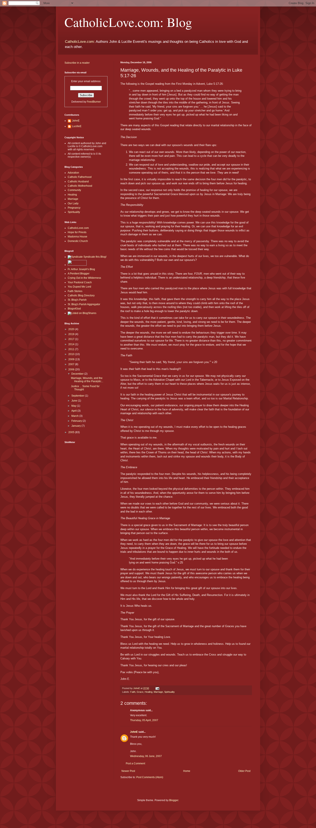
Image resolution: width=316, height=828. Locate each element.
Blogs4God (74, 308)
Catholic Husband (78, 181)
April (74, 410)
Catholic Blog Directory (81, 295)
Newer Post (128, 771)
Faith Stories (75, 291)
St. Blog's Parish (77, 299)
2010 (71, 354)
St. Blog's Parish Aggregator (84, 304)
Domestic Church (78, 241)
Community (74, 190)
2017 (71, 339)
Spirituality (169, 692)
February (77, 420)
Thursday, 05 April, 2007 (144, 720)
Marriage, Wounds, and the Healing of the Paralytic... (87, 380)
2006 (71, 369)
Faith (132, 692)
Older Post (244, 771)
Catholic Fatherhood (80, 177)
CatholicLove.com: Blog (128, 22)
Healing (148, 692)
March (75, 415)
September (78, 395)
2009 (71, 359)
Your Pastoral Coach (80, 282)
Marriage (158, 692)
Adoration (73, 172)
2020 (71, 329)
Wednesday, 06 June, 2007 (146, 756)
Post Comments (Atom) (149, 777)
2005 (71, 432)
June (74, 400)
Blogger (173, 800)
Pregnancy (74, 207)
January (76, 425)
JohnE (134, 731)
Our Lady (73, 203)
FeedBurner (94, 101)
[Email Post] (157, 688)
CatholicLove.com (78, 227)
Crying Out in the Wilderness (84, 277)
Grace (140, 692)
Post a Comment (135, 763)
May (74, 405)
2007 (71, 364)
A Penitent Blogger (78, 273)
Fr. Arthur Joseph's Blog (81, 269)
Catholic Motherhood (80, 185)
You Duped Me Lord (79, 286)
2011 (71, 349)
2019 (71, 334)
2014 (71, 344)
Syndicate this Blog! (94, 256)
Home (186, 771)
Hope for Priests (77, 232)
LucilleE (76, 126)
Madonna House (77, 236)
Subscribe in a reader (77, 62)
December (77, 373)
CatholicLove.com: (80, 42)
